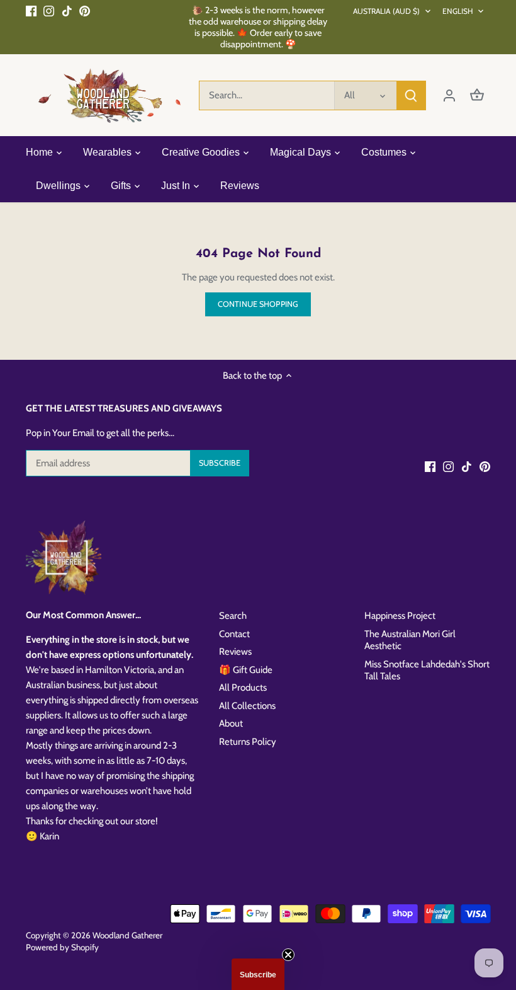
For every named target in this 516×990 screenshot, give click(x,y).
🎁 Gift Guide (245, 670)
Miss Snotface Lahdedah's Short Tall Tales (427, 670)
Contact (234, 634)
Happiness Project (399, 615)
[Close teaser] (288, 954)
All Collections (247, 705)
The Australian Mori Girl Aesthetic (410, 640)
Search (233, 615)
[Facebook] (31, 10)
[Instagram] (48, 10)
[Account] (449, 95)
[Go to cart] (477, 95)
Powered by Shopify (62, 947)
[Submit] (410, 95)
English (458, 11)
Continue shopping (258, 304)
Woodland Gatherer (127, 935)
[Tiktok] (67, 10)
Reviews (235, 651)
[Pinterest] (84, 10)
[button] (258, 974)
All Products (243, 687)
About (231, 723)
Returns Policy (247, 741)
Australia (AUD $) (386, 11)
